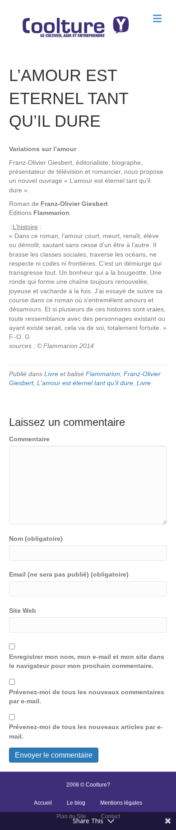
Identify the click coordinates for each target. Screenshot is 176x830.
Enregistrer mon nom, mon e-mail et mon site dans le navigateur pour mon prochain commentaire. (86, 661)
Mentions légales (121, 803)
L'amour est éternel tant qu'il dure (85, 382)
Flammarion (103, 373)
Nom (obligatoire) (36, 538)
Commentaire (29, 439)
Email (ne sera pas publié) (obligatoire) (69, 574)
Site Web (22, 610)
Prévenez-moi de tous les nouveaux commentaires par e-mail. (86, 696)
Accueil (43, 803)
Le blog (76, 803)
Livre (51, 373)
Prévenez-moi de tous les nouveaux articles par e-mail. (86, 731)
